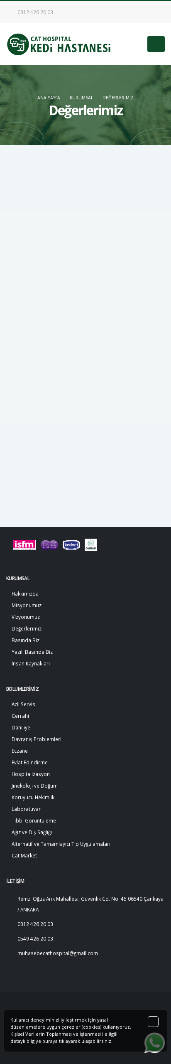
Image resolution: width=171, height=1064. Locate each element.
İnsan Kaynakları (31, 663)
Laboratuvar (26, 808)
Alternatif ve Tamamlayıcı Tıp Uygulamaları (61, 843)
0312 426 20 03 (34, 12)
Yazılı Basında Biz (35, 456)
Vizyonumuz (29, 405)
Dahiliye (21, 727)
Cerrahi (20, 715)
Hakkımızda (28, 371)
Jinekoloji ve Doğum (35, 785)
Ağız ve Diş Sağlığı (32, 832)
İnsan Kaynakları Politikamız (47, 473)
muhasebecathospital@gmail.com (57, 953)
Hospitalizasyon (31, 774)
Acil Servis (23, 704)
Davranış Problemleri (36, 739)
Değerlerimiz (118, 98)
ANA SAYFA (48, 98)
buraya (50, 1041)
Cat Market (24, 855)
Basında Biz (29, 439)
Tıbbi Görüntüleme (34, 820)
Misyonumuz (30, 388)
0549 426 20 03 (35, 938)
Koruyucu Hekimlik (33, 797)
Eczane (20, 750)
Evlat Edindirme (30, 762)
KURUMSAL (81, 98)
